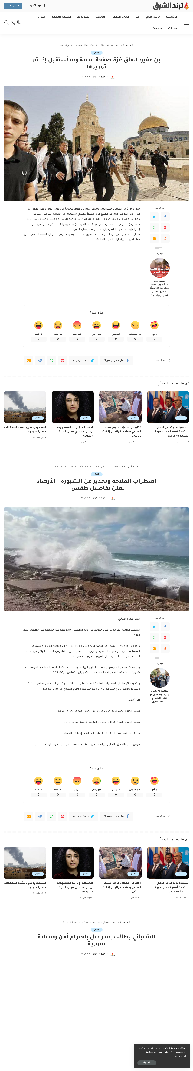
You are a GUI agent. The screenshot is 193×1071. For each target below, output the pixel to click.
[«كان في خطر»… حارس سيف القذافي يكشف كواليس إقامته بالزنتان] (120, 407)
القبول (147, 1063)
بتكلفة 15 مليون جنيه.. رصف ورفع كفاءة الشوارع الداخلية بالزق (159, 696)
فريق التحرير (99, 77)
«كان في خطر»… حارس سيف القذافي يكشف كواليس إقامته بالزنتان (122, 432)
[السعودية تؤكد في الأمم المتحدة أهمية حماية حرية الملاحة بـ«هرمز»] (168, 407)
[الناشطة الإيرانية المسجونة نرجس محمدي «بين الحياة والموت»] (73, 407)
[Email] (154, 238)
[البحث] (7, 23)
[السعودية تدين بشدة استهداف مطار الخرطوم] (25, 407)
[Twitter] (154, 216)
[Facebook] (165, 216)
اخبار (96, 53)
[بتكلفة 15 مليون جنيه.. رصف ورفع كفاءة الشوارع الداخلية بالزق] (160, 678)
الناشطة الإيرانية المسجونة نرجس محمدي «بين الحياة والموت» (75, 432)
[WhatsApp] (154, 227)
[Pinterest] (165, 227)
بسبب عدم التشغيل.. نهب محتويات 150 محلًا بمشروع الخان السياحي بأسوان (159, 288)
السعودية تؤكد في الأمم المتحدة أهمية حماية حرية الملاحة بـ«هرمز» (172, 432)
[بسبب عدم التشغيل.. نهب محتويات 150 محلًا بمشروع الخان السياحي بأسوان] (160, 268)
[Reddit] (165, 238)
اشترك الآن (13, 6)
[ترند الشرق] (170, 6)
